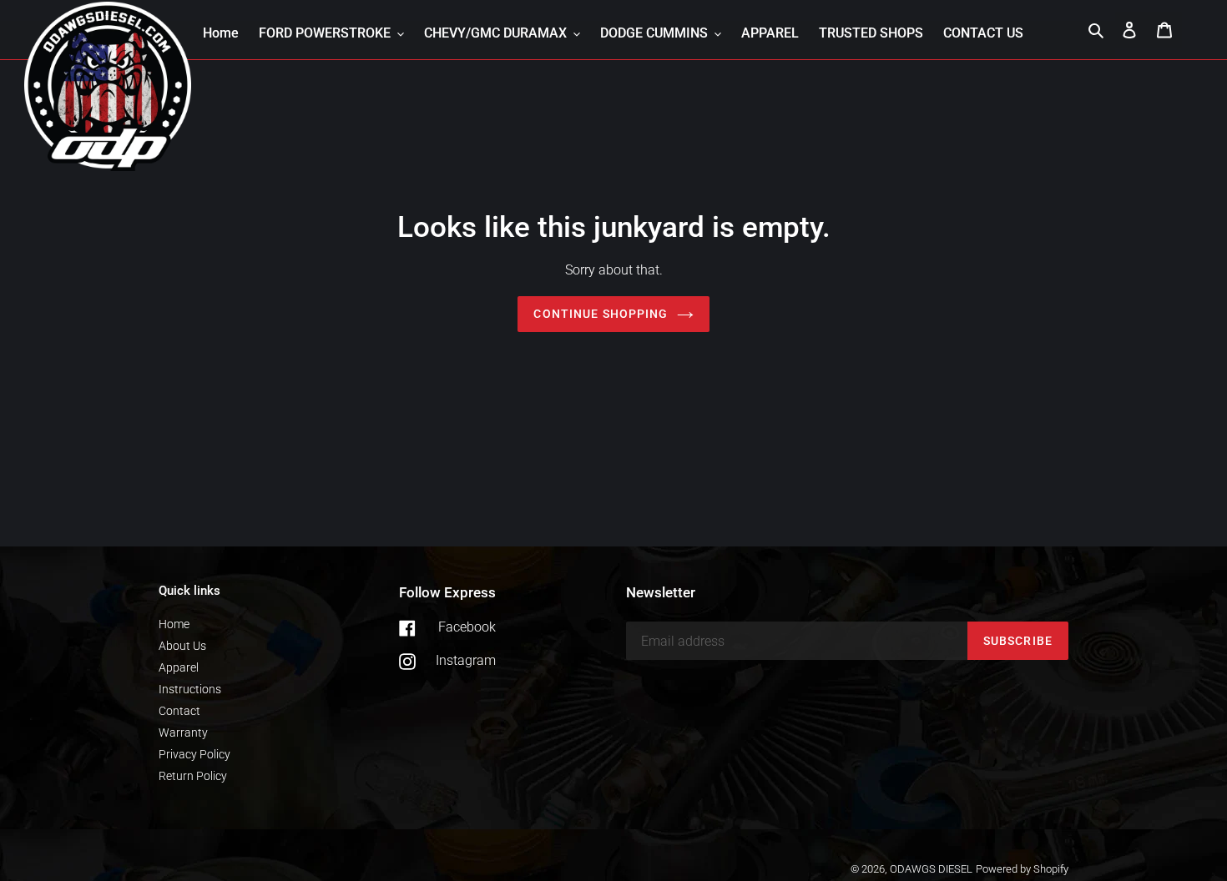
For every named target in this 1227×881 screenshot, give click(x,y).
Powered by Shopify (1022, 869)
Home (174, 624)
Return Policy (193, 776)
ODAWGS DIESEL (931, 869)
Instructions (190, 689)
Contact (179, 710)
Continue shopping (600, 313)
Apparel (179, 667)
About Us (182, 645)
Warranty (183, 732)
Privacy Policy (194, 754)
